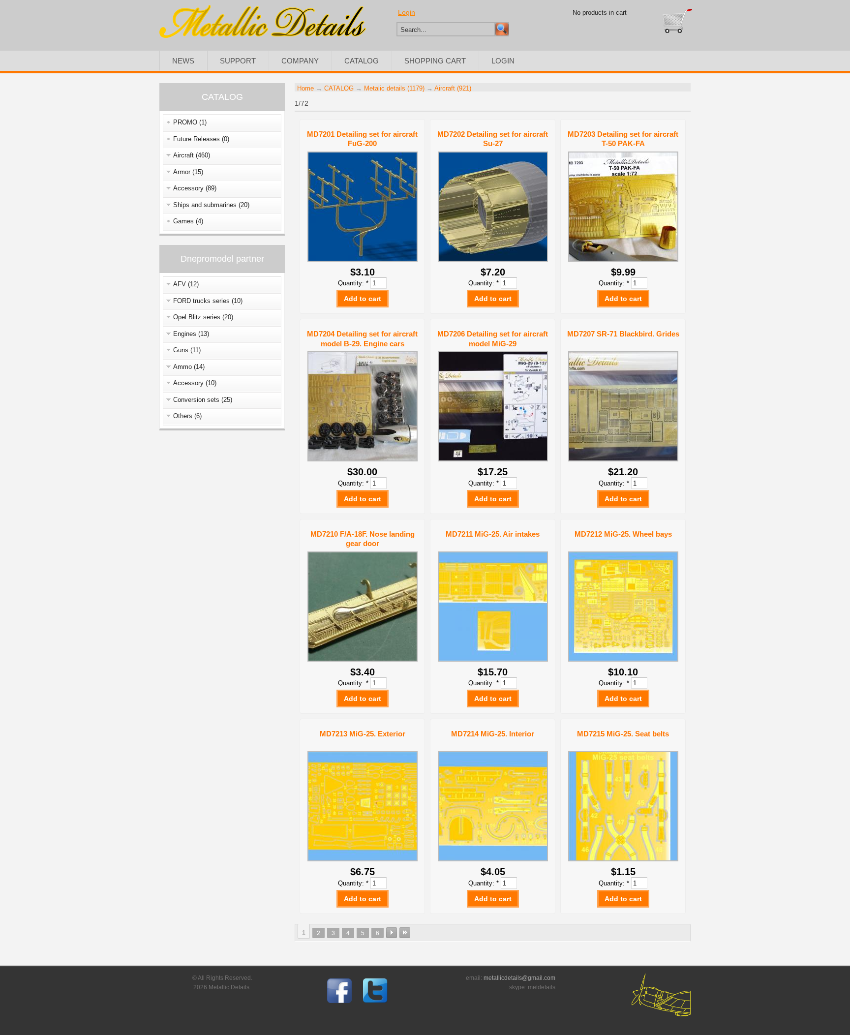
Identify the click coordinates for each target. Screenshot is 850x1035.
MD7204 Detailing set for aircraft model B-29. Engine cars (362, 339)
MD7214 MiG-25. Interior (492, 734)
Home (305, 88)
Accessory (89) (194, 188)
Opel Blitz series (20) (203, 317)
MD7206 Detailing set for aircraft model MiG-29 (492, 339)
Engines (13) (191, 333)
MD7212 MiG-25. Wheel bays (623, 534)
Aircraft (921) (452, 88)
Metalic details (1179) (394, 88)
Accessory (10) (194, 383)
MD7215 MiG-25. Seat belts (623, 734)
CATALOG (361, 61)
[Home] (262, 35)
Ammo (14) (189, 366)
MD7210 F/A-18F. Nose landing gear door (362, 539)
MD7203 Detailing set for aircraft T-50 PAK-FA (623, 139)
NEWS (183, 61)
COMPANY (300, 61)
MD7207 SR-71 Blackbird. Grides (623, 334)
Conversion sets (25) (202, 399)
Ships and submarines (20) (211, 205)
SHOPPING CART (435, 61)
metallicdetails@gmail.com (519, 977)
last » (404, 932)
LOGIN (503, 61)
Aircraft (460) (191, 155)
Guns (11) (187, 350)
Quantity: (353, 283)
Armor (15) (188, 172)
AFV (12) (186, 284)
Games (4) (188, 221)
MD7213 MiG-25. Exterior (362, 734)
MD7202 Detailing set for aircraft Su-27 (492, 139)
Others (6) (187, 416)
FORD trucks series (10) (208, 300)
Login (406, 12)
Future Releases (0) (201, 139)
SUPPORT (238, 61)
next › (391, 932)
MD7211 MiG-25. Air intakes (493, 534)
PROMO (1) (190, 122)
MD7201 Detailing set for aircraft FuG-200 (362, 139)
